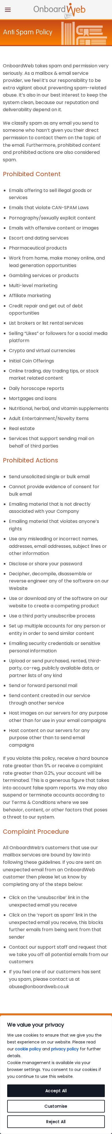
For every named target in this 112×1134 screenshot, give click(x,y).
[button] (7, 10)
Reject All (55, 1122)
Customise (56, 1106)
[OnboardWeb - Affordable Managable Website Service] (59, 10)
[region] (56, 1074)
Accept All (56, 1091)
